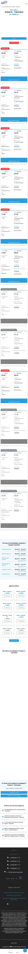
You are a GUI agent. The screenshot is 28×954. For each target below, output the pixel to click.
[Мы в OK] (16, 936)
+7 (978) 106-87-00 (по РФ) (15, 872)
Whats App (8, 878)
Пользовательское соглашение (14, 895)
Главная (2, 6)
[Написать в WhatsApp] (8, 877)
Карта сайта (14, 943)
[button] (14, 810)
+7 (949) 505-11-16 (15, 861)
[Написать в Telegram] (13, 877)
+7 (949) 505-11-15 (15, 857)
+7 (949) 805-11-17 (15, 868)
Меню (26, 3)
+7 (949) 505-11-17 (15, 865)
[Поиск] (17, 951)
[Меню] (26, 2)
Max (16, 878)
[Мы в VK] (12, 936)
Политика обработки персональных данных (14, 892)
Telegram (12, 878)
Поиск (17, 952)
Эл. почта (20, 878)
